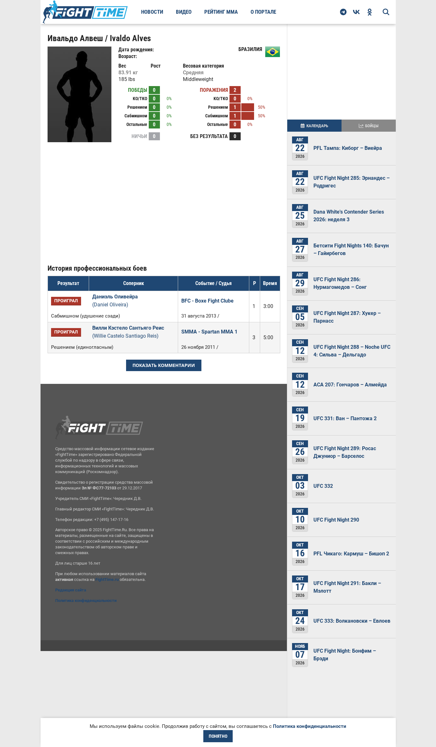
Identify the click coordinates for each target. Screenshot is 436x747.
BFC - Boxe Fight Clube (207, 301)
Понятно (218, 736)
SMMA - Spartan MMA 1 (209, 332)
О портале (263, 12)
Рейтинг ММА (221, 12)
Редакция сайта (70, 590)
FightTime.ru (107, 579)
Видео (184, 12)
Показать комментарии (163, 365)
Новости (152, 12)
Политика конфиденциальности (86, 600)
